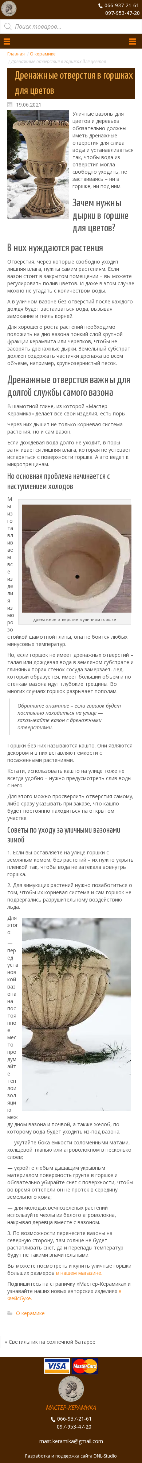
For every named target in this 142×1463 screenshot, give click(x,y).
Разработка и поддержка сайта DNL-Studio (71, 1456)
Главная (16, 54)
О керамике (43, 54)
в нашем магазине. (79, 1272)
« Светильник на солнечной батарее (50, 1341)
